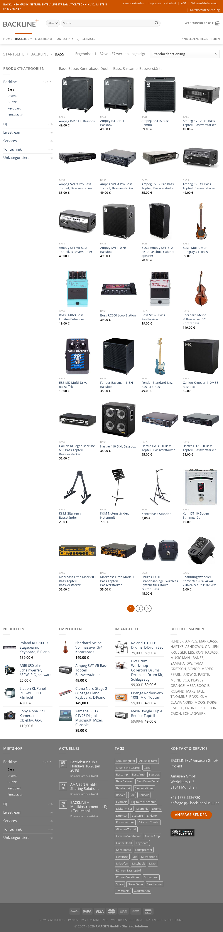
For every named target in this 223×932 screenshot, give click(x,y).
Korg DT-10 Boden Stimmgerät (196, 515)
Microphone (149, 857)
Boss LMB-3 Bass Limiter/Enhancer (71, 317)
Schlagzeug (151, 877)
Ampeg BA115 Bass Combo (155, 123)
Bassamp (122, 774)
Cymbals (121, 802)
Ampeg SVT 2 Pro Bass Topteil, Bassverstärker (199, 123)
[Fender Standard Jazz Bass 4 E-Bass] (160, 356)
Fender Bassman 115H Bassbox (116, 385)
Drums (12, 96)
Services (89, 39)
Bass (10, 89)
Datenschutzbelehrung (205, 10)
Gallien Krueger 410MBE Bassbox (200, 385)
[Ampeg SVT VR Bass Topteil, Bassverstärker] (77, 221)
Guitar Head (124, 843)
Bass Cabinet (124, 781)
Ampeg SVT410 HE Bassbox (113, 250)
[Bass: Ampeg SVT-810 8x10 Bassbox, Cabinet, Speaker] (160, 221)
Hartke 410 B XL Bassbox (118, 446)
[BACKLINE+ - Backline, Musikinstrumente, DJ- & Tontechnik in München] (21, 23)
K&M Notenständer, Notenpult (114, 515)
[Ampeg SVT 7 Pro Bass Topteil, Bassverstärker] (160, 158)
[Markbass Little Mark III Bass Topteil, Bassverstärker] (118, 550)
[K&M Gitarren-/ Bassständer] (77, 487)
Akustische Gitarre (128, 768)
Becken (120, 795)
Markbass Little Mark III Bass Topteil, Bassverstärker (117, 581)
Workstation (142, 891)
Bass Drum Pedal (148, 781)
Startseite (13, 54)
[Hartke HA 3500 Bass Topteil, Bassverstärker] (160, 419)
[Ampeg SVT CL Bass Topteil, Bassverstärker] (201, 158)
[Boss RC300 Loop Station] (118, 288)
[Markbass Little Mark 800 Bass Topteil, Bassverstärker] (77, 550)
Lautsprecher (143, 850)
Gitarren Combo (149, 822)
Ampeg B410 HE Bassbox (77, 121)
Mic (134, 857)
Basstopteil (123, 788)
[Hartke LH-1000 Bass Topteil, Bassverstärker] (201, 419)
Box (132, 795)
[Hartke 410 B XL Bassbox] (118, 419)
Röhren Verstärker (128, 877)
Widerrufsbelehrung (204, 3)
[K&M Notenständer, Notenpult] (118, 487)
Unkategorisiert (16, 157)
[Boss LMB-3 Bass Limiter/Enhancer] (77, 288)
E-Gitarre (137, 816)
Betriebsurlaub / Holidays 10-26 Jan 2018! (85, 766)
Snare (119, 884)
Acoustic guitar (125, 761)
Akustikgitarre (148, 761)
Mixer (153, 863)
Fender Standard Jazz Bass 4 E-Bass (157, 385)
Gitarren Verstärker (128, 836)
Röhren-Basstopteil (128, 870)
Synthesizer (154, 884)
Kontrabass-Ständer (156, 514)
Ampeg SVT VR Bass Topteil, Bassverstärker (75, 250)
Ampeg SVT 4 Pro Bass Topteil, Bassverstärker (116, 186)
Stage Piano (135, 884)
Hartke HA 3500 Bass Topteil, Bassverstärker (158, 448)
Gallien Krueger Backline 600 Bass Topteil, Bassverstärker (77, 450)
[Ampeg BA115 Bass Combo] (160, 94)
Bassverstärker (144, 788)
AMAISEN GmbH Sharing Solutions (84, 786)
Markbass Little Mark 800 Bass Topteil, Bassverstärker (77, 581)
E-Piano (152, 816)
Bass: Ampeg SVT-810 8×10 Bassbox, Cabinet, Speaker (158, 252)
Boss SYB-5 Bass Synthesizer (153, 317)
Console (144, 795)
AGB (183, 3)
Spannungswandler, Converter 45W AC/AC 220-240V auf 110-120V (199, 581)
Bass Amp (138, 774)
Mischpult (138, 863)
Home (7, 39)
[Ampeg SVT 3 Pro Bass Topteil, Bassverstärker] (77, 158)
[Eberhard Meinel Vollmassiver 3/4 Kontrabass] (201, 288)
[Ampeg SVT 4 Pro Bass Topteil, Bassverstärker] (118, 158)
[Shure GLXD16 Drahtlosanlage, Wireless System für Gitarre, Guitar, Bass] (160, 550)
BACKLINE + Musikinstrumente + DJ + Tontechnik (89, 807)
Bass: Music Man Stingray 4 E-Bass (195, 250)
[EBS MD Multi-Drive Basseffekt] (77, 356)
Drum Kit (142, 809)
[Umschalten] (50, 82)
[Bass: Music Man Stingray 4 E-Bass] (201, 221)
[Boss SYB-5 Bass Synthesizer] (160, 288)
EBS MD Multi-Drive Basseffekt (73, 385)
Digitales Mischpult (143, 802)
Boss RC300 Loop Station (118, 315)
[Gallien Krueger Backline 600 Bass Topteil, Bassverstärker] (77, 419)
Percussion (15, 115)
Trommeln (123, 891)
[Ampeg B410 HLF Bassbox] (118, 94)
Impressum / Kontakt (162, 3)
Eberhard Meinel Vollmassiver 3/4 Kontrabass (195, 319)
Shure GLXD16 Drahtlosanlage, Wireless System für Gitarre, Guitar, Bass (160, 583)
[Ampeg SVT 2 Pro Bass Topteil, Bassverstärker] (201, 94)
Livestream (43, 39)
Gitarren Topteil (126, 829)
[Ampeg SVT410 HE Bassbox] (118, 221)
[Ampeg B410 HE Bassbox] (77, 94)
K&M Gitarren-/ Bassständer (70, 515)
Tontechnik (64, 39)
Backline (22, 39)
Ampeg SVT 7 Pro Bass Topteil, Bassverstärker (158, 186)
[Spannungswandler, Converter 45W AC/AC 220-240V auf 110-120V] (201, 550)
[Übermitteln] (156, 23)
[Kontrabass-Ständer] (160, 487)
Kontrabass (123, 850)
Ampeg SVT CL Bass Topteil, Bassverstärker (199, 186)
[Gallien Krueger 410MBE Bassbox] (201, 356)
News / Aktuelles (133, 3)
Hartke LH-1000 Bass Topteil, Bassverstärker (199, 448)
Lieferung (122, 857)
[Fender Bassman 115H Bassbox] (118, 356)
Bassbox (154, 774)
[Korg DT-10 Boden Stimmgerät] (201, 487)
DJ (78, 39)
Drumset (121, 816)
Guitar (12, 102)
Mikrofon (122, 863)
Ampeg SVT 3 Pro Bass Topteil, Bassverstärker (75, 186)
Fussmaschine (125, 822)
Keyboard (14, 108)
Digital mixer (124, 809)
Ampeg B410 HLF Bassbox (112, 123)
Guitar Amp (152, 836)
